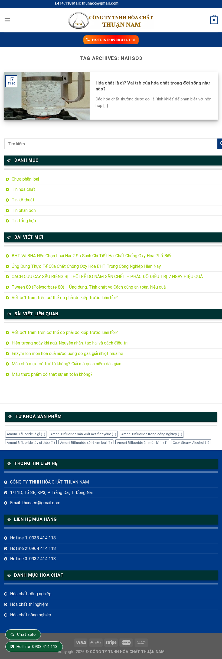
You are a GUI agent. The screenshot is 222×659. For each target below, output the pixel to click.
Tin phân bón (24, 210)
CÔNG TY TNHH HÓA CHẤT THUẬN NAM (49, 482)
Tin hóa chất (23, 189)
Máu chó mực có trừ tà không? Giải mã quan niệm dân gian (66, 363)
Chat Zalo (26, 634)
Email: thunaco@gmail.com (35, 502)
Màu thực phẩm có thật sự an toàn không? (52, 374)
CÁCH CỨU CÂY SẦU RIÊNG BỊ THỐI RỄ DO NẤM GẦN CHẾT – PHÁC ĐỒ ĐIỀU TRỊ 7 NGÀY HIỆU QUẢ (107, 276)
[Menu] (7, 20)
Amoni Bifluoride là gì (26, 434)
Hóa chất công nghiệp (30, 593)
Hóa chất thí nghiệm (29, 604)
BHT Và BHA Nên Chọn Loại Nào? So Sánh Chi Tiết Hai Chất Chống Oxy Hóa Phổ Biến (92, 255)
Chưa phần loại (25, 179)
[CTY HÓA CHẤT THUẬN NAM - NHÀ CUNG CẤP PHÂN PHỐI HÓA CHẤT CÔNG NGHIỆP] (111, 20)
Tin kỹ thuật (23, 199)
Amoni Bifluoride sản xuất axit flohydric (83, 434)
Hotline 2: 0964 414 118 (33, 548)
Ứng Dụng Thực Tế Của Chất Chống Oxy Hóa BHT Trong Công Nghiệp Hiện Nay (86, 266)
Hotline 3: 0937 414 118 (33, 558)
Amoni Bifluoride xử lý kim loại (86, 443)
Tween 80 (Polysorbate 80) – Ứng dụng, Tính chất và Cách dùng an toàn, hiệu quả (89, 287)
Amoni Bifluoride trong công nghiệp (151, 434)
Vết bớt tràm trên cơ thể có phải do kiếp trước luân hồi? (65, 297)
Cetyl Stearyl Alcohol (191, 443)
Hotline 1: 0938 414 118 (33, 537)
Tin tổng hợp (24, 220)
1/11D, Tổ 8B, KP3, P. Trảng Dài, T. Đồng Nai (51, 492)
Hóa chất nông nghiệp (30, 614)
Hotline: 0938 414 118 (37, 646)
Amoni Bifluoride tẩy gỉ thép (31, 443)
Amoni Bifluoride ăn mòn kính (142, 443)
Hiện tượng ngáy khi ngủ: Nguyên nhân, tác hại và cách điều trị (70, 343)
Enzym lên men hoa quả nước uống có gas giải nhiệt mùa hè (67, 353)
